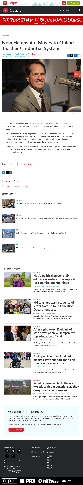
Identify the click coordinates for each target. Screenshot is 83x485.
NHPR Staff (37, 340)
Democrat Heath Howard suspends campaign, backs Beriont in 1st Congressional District (47, 218)
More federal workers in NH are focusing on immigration (36, 248)
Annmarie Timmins (39, 313)
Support (74, 3)
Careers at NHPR (36, 456)
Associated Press (34, 54)
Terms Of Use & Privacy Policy (52, 448)
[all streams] (80, 10)
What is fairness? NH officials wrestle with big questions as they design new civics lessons (56, 386)
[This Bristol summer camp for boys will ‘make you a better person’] (8, 203)
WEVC (49, 457)
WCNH (49, 456)
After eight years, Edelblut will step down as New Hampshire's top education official (54, 332)
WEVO (49, 466)
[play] (5, 10)
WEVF (49, 459)
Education (36, 272)
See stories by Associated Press (15, 186)
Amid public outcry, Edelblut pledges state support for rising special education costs (54, 359)
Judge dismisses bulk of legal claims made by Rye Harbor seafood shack (41, 233)
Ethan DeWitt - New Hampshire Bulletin (46, 394)
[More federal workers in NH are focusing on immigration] (8, 248)
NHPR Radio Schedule (37, 452)
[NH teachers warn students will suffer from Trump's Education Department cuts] (17, 306)
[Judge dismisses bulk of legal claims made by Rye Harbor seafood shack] (8, 233)
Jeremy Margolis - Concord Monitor (44, 286)
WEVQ (49, 467)
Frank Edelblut (26, 164)
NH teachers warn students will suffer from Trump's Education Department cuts (54, 306)
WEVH (49, 461)
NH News (5, 35)
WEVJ (49, 462)
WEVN (49, 464)
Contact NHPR (35, 447)
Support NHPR (16, 429)
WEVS (49, 469)
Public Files (50, 452)
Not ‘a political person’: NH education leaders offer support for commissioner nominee (54, 279)
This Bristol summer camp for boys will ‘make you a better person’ (39, 203)
